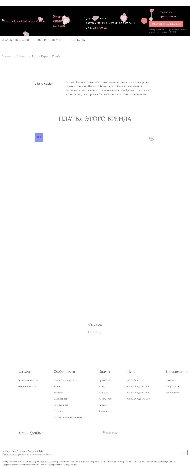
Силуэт (104, 371)
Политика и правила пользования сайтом (26, 454)
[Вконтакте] (144, 21)
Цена (131, 371)
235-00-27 (96, 27)
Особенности (64, 371)
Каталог (24, 371)
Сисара (95, 324)
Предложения (177, 371)
